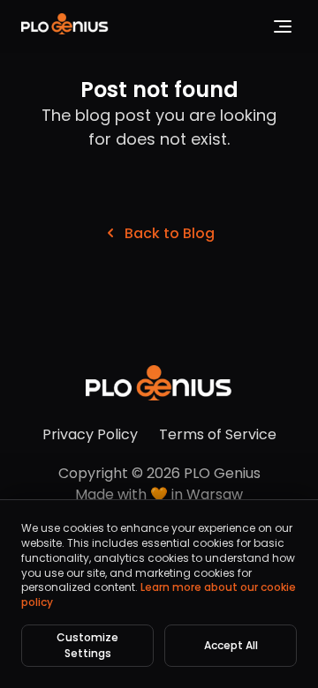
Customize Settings (87, 645)
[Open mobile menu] (283, 26)
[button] (65, 27)
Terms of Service (217, 434)
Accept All (231, 645)
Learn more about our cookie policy (158, 594)
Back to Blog (170, 233)
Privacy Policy (90, 434)
